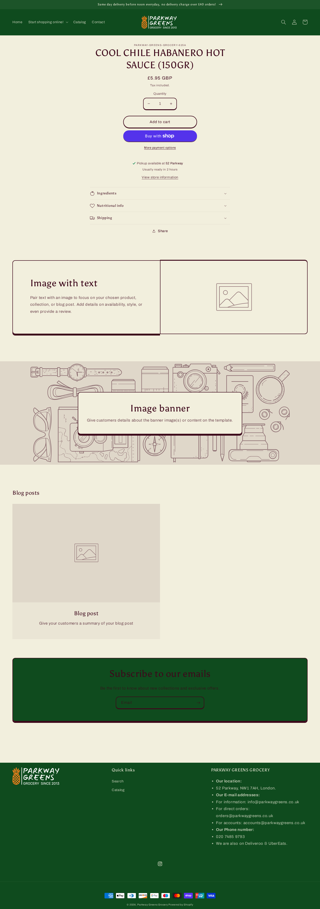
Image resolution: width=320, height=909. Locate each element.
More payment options (160, 147)
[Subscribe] (198, 703)
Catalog (118, 790)
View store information (160, 177)
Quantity (159, 93)
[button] (47, 22)
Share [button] (163, 231)
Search (118, 781)
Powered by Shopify (180, 904)
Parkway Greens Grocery (152, 904)
